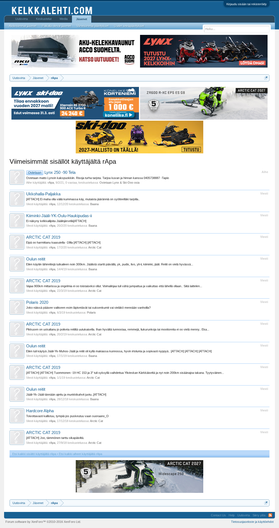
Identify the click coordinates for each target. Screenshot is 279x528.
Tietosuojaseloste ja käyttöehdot (252, 521)
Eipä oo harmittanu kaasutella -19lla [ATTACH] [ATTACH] (63, 242)
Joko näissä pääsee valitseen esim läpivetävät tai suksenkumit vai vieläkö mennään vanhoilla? (88, 307)
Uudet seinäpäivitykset (129, 26)
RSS (270, 515)
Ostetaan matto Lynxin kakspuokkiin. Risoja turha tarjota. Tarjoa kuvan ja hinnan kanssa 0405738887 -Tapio (97, 178)
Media (64, 18)
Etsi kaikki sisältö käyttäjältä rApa (34, 454)
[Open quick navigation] (266, 78)
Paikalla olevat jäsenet (56, 26)
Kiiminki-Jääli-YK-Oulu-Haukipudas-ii (59, 216)
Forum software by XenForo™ (43, 521)
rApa (51, 182)
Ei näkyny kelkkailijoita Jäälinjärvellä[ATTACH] (56, 221)
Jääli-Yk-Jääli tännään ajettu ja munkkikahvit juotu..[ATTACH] (66, 394)
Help (232, 515)
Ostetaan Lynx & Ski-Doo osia (119, 182)
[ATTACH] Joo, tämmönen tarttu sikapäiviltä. (55, 437)
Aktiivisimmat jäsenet (23, 26)
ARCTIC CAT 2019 (43, 237)
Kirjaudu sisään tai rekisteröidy (246, 4)
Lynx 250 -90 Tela (51, 172)
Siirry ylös (259, 515)
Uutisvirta (21, 18)
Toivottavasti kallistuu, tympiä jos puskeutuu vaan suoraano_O (67, 416)
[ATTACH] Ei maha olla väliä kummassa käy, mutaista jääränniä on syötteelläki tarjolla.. (83, 199)
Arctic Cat (94, 247)
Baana (94, 204)
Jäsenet (81, 19)
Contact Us (218, 515)
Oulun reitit (35, 259)
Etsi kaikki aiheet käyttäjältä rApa (80, 454)
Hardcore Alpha (40, 411)
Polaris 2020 (37, 302)
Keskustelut (43, 18)
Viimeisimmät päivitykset (93, 26)
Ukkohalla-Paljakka (43, 194)
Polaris (91, 312)
